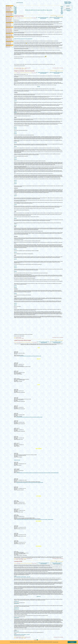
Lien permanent (54, 337)
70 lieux (69, 3)
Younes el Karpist (34, 72)
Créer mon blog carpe (9, 21)
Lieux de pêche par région (9, 14)
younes (20, 338)
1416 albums (69, 2)
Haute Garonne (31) (29, 558)
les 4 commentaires (60, 558)
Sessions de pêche (18, 337)
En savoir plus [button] (55, 642)
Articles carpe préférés (9, 19)
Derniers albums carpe (9, 29)
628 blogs (69, 1)
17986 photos (66, 2)
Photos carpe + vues (8, 28)
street (16, 338)
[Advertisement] (43, 2)
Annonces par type (8, 24)
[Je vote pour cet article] (59, 16)
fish (18, 338)
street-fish (17, 559)
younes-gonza (18, 72)
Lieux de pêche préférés (9, 13)
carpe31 (25, 559)
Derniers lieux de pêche (9, 12)
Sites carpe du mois (8, 43)
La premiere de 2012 (18, 561)
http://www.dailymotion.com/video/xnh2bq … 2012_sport (22, 576)
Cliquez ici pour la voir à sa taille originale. (26, 38)
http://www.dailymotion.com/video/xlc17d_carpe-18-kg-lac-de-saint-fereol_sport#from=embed (29, 482)
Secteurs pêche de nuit (9, 8)
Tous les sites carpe (8, 42)
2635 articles (66, 1)
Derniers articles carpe (9, 17)
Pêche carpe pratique (8, 7)
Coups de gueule (8, 10)
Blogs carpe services (8, 20)
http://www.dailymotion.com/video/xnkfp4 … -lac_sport (22, 634)
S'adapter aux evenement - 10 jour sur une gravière (24, 70)
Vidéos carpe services (9, 39)
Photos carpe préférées (9, 30)
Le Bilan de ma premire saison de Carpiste (22, 340)
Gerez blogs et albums (9, 6)
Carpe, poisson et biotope (19, 558)
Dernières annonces (8, 23)
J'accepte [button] (72, 642)
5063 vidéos (66, 3)
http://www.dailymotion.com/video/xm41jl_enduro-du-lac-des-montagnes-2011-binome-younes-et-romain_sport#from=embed (35, 519)
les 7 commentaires (60, 337)
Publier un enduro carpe (9, 35)
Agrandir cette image (17, 38)
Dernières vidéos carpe (9, 38)
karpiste (23, 338)
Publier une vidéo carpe (9, 40)
